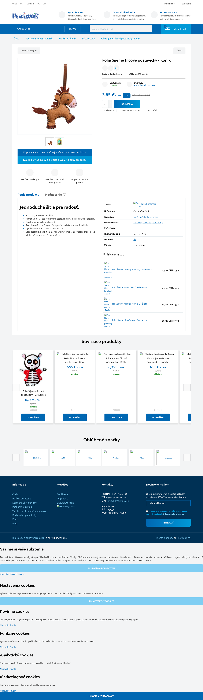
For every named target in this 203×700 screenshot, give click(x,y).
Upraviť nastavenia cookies (12, 574)
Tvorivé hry (157, 222)
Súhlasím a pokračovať (101, 568)
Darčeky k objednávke (124, 12)
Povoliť (13, 625)
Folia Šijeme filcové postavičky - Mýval (129, 320)
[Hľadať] (147, 28)
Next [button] (187, 387)
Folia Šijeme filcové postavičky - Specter (158, 360)
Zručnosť (137, 222)
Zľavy (72, 28)
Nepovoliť (4, 625)
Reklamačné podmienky (24, 515)
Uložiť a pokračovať (101, 696)
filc (134, 239)
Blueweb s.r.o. (184, 537)
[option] (33, 387)
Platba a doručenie (21, 498)
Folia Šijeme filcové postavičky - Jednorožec (132, 269)
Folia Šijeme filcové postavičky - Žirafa (129, 303)
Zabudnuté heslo (65, 502)
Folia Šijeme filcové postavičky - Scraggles (33, 393)
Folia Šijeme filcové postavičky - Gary (74, 360)
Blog (14, 523)
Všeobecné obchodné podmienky (29, 511)
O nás (15, 494)
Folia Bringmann (148, 203)
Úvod (14, 3)
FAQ (38, 3)
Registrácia (62, 498)
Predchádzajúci (29, 51)
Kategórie (23, 28)
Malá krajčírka (139, 216)
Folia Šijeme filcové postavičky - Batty (116, 360)
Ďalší (179, 51)
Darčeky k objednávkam (24, 502)
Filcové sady (152, 216)
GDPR (45, 3)
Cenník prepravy (147, 85)
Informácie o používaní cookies (28, 537)
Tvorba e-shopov (164, 537)
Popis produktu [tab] (28, 195)
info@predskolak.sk (118, 501)
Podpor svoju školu (22, 506)
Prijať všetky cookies (101, 601)
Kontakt (30, 3)
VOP (22, 3)
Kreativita (147, 222)
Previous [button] (16, 387)
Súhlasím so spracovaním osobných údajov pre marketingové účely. (166, 512)
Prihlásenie (62, 494)
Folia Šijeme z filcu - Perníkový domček (130, 287)
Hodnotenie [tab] (55, 195)
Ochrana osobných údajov (173, 514)
